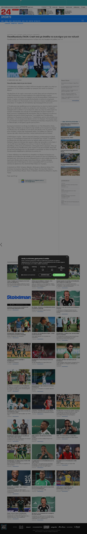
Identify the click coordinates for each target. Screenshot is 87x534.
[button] (28, 275)
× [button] (66, 256)
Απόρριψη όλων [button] (45, 274)
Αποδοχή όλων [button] (59, 274)
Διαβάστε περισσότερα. (42, 263)
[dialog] (43, 267)
